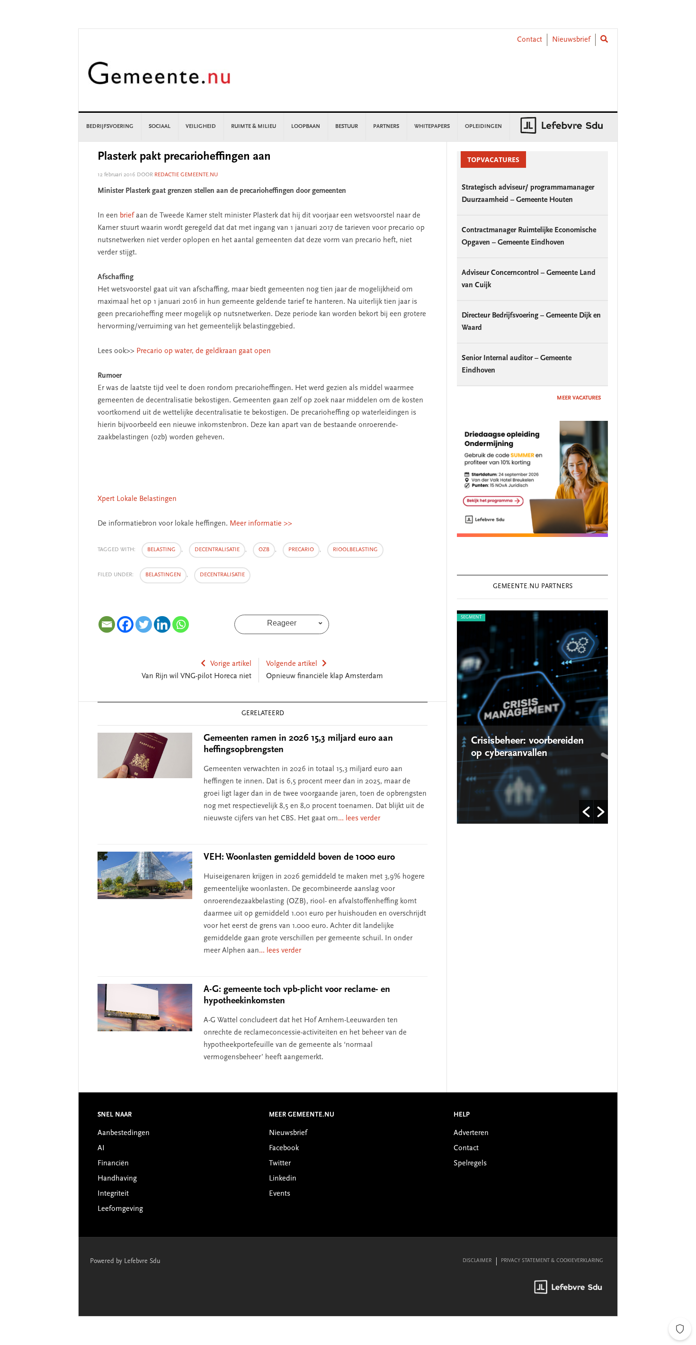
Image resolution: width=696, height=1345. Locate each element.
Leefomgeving (120, 1209)
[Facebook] (125, 624)
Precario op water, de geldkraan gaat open (202, 351)
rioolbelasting (355, 550)
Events (279, 1194)
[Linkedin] (162, 624)
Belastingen (163, 575)
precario (301, 550)
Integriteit (113, 1194)
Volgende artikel (291, 664)
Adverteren (471, 1133)
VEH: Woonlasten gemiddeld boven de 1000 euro (299, 857)
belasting (161, 550)
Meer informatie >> (261, 523)
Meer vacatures (579, 398)
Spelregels (470, 1163)
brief (127, 215)
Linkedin (282, 1178)
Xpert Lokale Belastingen (137, 499)
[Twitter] (143, 624)
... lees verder (359, 818)
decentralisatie (217, 550)
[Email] (106, 624)
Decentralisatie (222, 575)
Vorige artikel (230, 664)
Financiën (113, 1163)
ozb (264, 550)
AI (101, 1148)
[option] (532, 717)
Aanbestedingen (124, 1133)
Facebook (284, 1148)
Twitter (280, 1163)
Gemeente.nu (159, 79)
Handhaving (117, 1178)
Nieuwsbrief (571, 40)
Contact (529, 40)
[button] (586, 812)
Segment (471, 617)
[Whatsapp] (180, 624)
